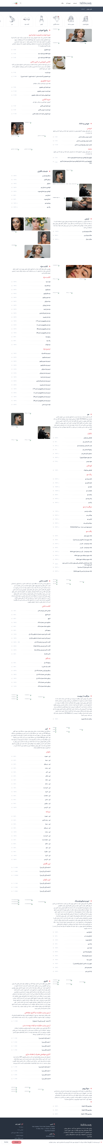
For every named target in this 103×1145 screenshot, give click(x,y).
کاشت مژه (44, 266)
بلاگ (62, 3)
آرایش (87, 219)
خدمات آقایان (43, 171)
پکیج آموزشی (43, 30)
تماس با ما (20, 1130)
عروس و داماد (84, 123)
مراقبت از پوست (83, 696)
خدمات (75, 3)
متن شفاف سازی (19, 1138)
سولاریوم (85, 1088)
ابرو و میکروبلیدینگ (82, 901)
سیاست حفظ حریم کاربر (17, 1133)
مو (88, 414)
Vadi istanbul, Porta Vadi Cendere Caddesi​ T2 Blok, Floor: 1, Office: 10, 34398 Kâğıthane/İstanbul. (43, 1129)
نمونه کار (68, 3)
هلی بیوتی (89, 9)
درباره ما (21, 1127)
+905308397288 (50, 1136)
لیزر (46, 728)
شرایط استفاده (19, 1135)
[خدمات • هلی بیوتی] (86, 3)
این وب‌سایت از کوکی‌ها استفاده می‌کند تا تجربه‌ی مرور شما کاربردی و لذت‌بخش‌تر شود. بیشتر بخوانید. (74, 1142)
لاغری (46, 981)
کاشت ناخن (43, 581)
